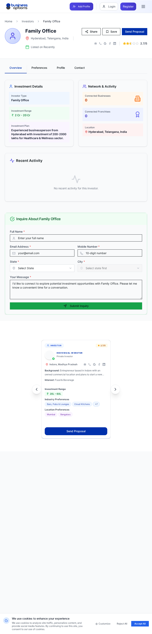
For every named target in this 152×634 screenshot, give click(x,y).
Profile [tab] (61, 67)
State (14, 261)
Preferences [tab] (39, 67)
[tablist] (76, 69)
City (81, 261)
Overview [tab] (16, 67)
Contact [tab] (79, 67)
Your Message (20, 277)
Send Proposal (76, 431)
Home (8, 21)
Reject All (122, 623)
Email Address (20, 246)
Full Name (17, 231)
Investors (28, 21)
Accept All (140, 623)
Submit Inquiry (79, 306)
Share (93, 31)
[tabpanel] (76, 141)
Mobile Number (89, 246)
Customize (104, 623)
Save (113, 31)
